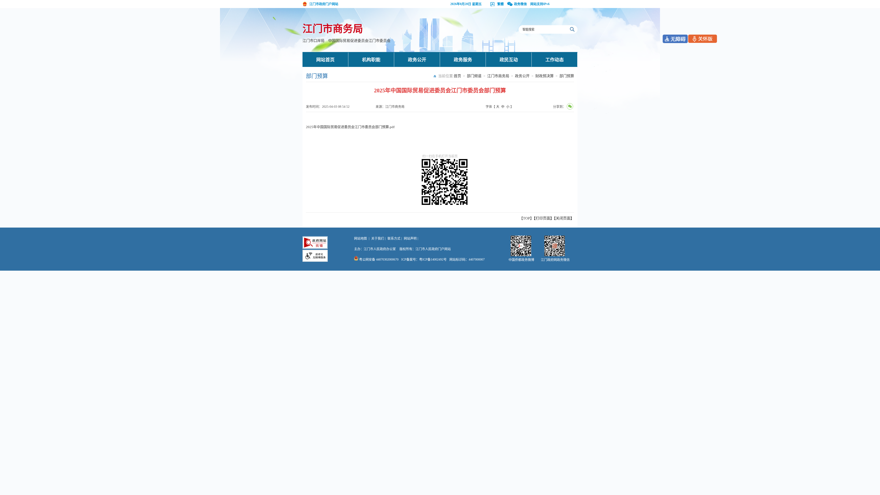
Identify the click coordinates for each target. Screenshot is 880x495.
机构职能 (371, 59)
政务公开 (417, 59)
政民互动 (509, 59)
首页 (457, 76)
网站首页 (325, 59)
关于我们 (377, 238)
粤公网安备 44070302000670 (378, 259)
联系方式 (394, 238)
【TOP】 (526, 218)
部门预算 (566, 76)
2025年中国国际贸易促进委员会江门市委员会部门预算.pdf (350, 127)
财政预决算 (544, 76)
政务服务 (463, 59)
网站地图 (360, 238)
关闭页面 (563, 218)
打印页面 (543, 218)
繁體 (500, 4)
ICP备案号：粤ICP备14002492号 (424, 259)
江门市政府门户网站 (323, 4)
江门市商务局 (332, 29)
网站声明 (410, 238)
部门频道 (474, 76)
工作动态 (554, 59)
